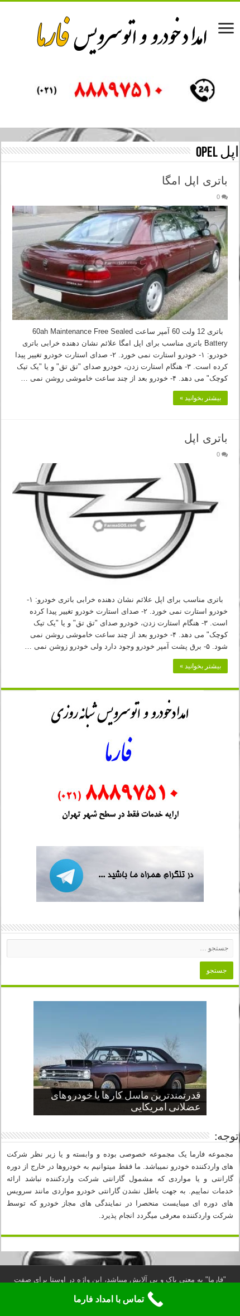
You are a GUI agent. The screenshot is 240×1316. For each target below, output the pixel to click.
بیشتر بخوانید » (200, 398)
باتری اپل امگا (195, 180)
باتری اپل (206, 438)
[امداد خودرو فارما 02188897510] (120, 33)
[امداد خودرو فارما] (120, 92)
